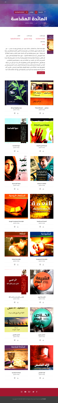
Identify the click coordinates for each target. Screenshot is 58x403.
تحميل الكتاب (41, 73)
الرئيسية (40, 12)
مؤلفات (31, 12)
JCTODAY (44, 399)
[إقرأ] (40, 113)
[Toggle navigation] (5, 2)
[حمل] (43, 113)
